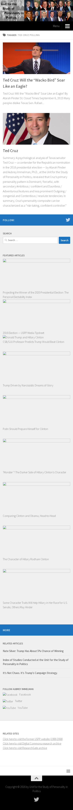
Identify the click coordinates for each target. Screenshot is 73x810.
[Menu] (68, 771)
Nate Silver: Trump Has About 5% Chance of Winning (33, 651)
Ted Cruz (10, 150)
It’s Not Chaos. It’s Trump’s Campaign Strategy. (30, 673)
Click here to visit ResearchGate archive (25, 748)
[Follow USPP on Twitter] (68, 220)
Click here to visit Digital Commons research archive (32, 743)
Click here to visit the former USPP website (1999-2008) (33, 739)
